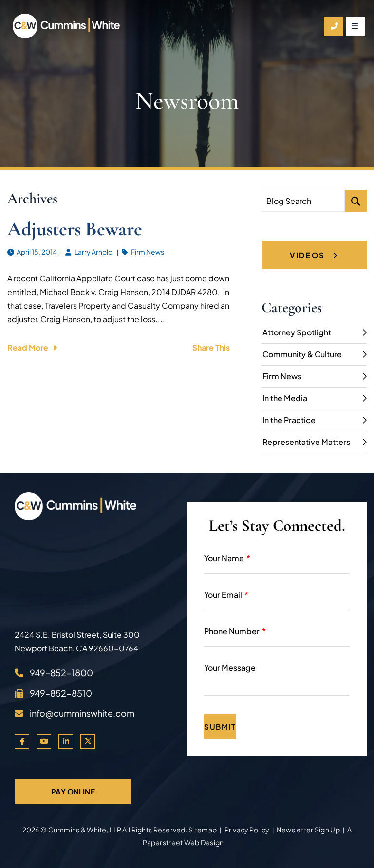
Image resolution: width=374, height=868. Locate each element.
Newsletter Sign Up (308, 829)
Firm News (147, 251)
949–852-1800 (61, 672)
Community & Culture (302, 354)
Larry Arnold (93, 251)
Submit (220, 726)
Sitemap (202, 829)
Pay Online (73, 791)
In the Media (284, 398)
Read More (27, 347)
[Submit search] (356, 201)
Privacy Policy (246, 829)
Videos (309, 254)
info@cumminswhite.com (82, 713)
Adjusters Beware (74, 228)
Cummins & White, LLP (85, 829)
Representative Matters (306, 442)
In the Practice (289, 420)
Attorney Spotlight (296, 332)
